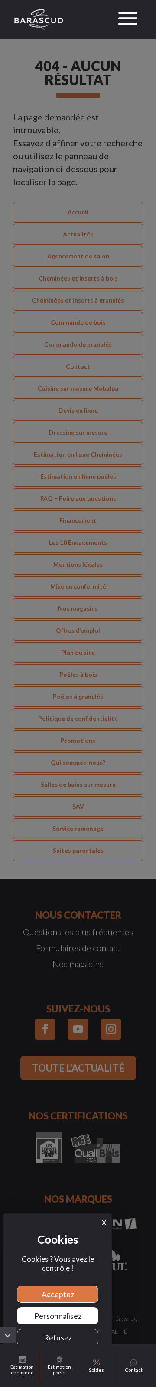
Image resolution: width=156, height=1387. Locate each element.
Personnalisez (57, 1316)
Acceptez (58, 1294)
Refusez (58, 1337)
